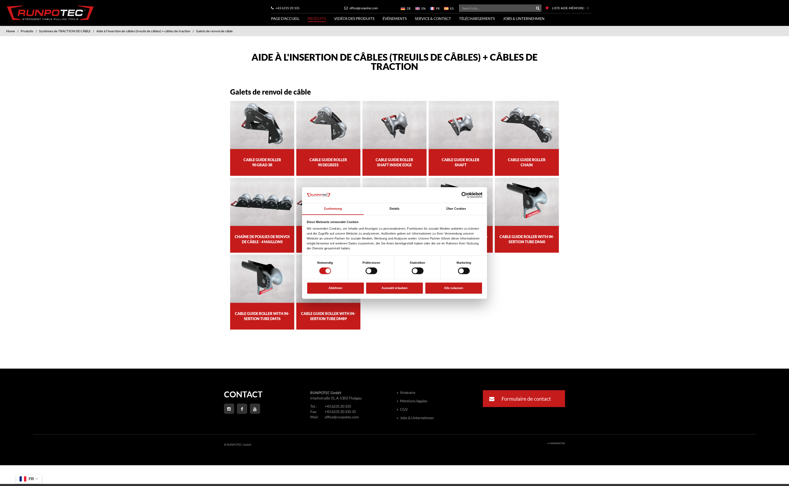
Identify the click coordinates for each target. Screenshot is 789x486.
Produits (316, 18)
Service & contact (433, 18)
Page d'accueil (285, 18)
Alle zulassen (453, 288)
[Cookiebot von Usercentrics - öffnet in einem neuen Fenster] (464, 195)
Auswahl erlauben (394, 288)
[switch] (371, 271)
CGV (402, 409)
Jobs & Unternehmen (523, 18)
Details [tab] (395, 208)
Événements (395, 18)
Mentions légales (412, 401)
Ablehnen (335, 288)
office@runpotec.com (363, 8)
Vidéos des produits (354, 18)
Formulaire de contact (526, 399)
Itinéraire (406, 392)
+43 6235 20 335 (287, 8)
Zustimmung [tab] (333, 208)
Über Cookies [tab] (456, 208)
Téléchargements (477, 18)
